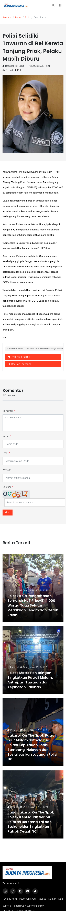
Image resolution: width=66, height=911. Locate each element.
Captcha (8, 487)
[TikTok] (13, 891)
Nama (7, 436)
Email (6, 453)
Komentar (9, 410)
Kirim (7, 512)
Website (7, 470)
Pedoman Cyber (27, 898)
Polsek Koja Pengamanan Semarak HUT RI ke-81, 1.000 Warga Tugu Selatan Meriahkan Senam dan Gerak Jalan (32, 605)
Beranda (7, 17)
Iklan (60, 898)
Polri (27, 17)
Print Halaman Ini (20, 356)
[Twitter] (35, 891)
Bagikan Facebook (21, 364)
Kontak (52, 898)
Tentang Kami (10, 898)
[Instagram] (5, 891)
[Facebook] (20, 891)
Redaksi (14, 590)
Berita (18, 17)
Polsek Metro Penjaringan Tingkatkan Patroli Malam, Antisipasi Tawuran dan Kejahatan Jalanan (30, 679)
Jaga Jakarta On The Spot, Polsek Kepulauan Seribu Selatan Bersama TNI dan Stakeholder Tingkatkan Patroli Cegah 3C (30, 822)
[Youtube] (27, 891)
